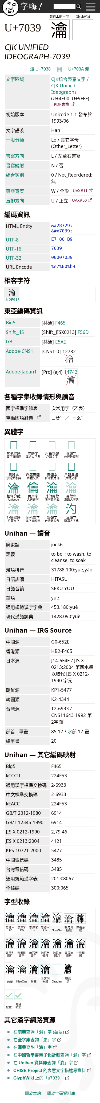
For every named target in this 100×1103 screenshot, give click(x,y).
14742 (70, 372)
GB (9, 341)
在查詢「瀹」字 (34, 1040)
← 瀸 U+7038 (38, 69)
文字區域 (15, 79)
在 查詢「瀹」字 (43, 1063)
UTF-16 (13, 248)
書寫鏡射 (15, 165)
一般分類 (15, 140)
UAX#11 (80, 190)
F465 (60, 322)
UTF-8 (12, 239)
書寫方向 (15, 156)
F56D (83, 332)
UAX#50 (79, 200)
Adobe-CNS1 (19, 351)
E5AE (60, 341)
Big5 (10, 322)
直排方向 (15, 200)
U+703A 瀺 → (81, 69)
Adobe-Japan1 (21, 371)
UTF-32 (13, 258)
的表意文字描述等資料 (49, 1070)
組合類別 (15, 175)
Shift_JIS (15, 332)
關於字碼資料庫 (61, 1093)
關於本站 (33, 1093)
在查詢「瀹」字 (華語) (38, 1032)
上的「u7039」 (38, 1078)
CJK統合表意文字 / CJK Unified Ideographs (70, 85)
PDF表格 (61, 104)
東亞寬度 (15, 191)
